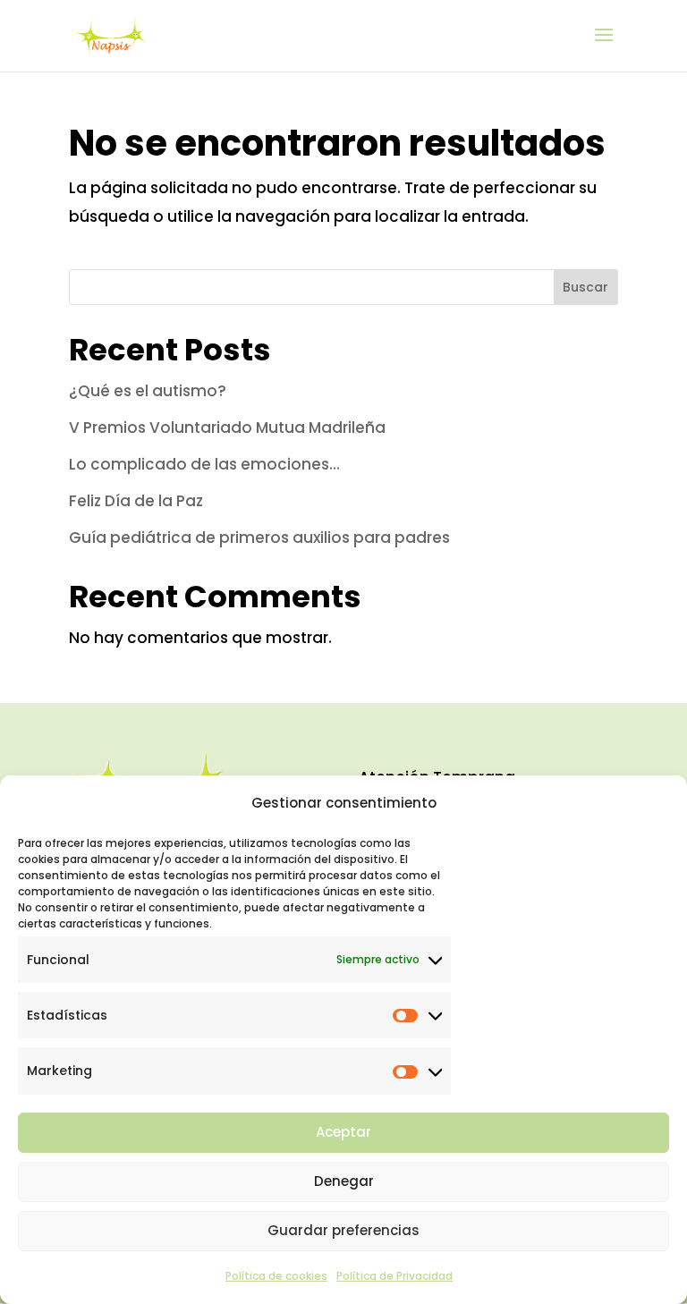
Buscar (585, 287)
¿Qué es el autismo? (147, 391)
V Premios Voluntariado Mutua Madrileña (227, 427)
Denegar (344, 1181)
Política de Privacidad (394, 1275)
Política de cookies (276, 1275)
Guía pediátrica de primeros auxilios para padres (259, 537)
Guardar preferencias (343, 1230)
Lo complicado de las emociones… (204, 464)
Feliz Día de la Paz (136, 501)
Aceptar (343, 1131)
